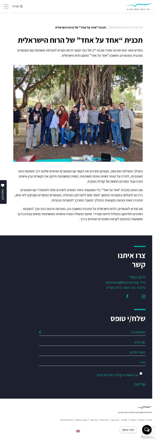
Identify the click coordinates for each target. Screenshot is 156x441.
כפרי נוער (104, 420)
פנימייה (124, 420)
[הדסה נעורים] (139, 6)
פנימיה (133, 420)
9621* (133, 277)
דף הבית (138, 27)
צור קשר (93, 420)
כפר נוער (114, 420)
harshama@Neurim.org (122, 282)
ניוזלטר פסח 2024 (119, 27)
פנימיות (141, 420)
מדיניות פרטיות (66, 420)
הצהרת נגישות (81, 420)
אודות (149, 420)
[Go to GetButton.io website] (147, 437)
